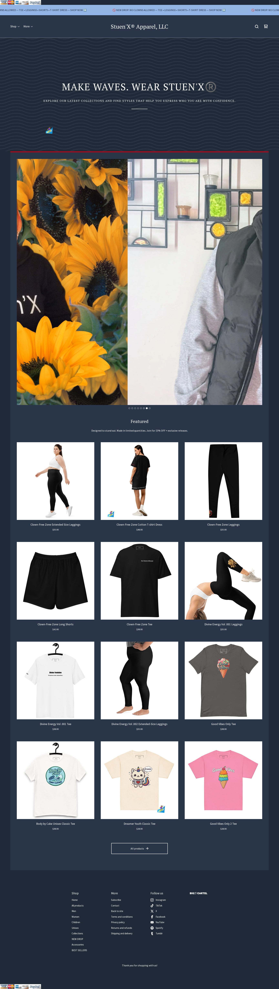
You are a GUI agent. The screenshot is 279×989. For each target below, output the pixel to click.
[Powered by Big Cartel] (198, 893)
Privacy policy (118, 922)
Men (74, 911)
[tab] (129, 408)
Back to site (117, 911)
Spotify (159, 927)
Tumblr (159, 933)
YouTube (160, 922)
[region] (139, 10)
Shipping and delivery (121, 933)
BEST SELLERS (79, 950)
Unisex (75, 927)
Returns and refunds (121, 927)
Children (76, 922)
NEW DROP (77, 939)
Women (75, 916)
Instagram (161, 899)
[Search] (257, 26)
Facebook (160, 916)
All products (137, 848)
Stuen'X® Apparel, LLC (139, 26)
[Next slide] (257, 282)
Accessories (78, 944)
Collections (77, 933)
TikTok (159, 905)
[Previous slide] (22, 282)
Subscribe (116, 899)
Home (75, 899)
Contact (115, 905)
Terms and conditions (122, 916)
